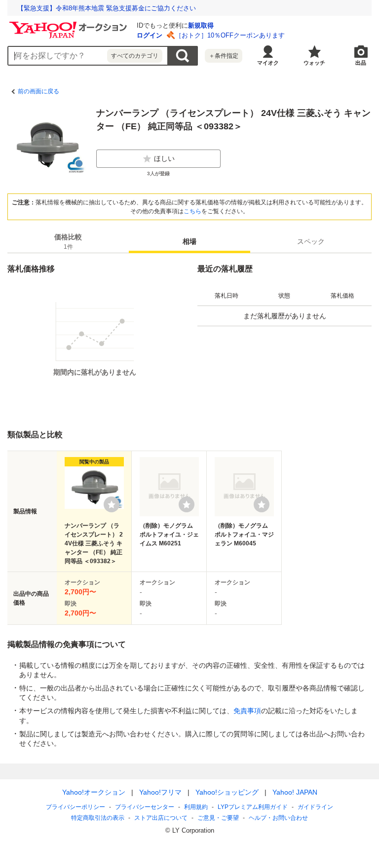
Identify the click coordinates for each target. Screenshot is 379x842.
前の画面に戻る (38, 91)
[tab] (68, 241)
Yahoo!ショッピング (227, 792)
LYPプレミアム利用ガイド (253, 807)
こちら (192, 211)
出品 (360, 63)
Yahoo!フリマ (160, 792)
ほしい (164, 158)
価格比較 (68, 241)
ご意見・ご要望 (218, 817)
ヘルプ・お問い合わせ (278, 817)
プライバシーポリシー (75, 807)
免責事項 (247, 711)
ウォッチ (314, 63)
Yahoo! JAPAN (294, 792)
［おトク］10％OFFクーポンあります (230, 35)
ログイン (149, 35)
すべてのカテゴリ (134, 55)
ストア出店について (161, 817)
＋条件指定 (223, 55)
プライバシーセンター (144, 807)
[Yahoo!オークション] (69, 24)
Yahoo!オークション (93, 792)
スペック (311, 241)
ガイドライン (315, 807)
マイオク (268, 63)
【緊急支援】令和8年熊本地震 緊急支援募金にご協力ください (106, 8)
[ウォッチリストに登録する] (111, 504)
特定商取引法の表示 (97, 817)
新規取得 (201, 25)
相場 (189, 241)
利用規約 (196, 807)
